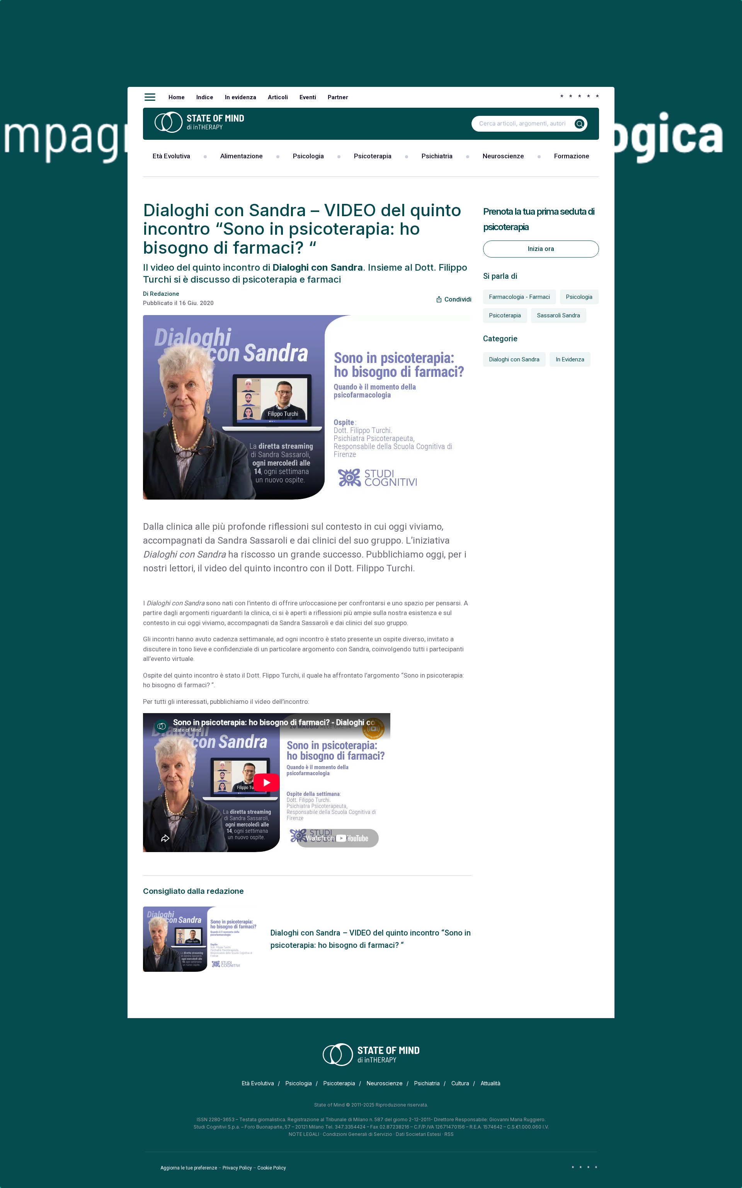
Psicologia (308, 156)
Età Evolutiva (171, 156)
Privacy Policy (237, 1168)
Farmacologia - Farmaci (519, 296)
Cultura (460, 1083)
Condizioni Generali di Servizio (357, 1134)
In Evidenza (570, 359)
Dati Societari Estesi (418, 1134)
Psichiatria (437, 156)
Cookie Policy (271, 1168)
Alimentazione (241, 156)
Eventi (308, 97)
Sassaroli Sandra (558, 315)
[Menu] (150, 97)
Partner (338, 97)
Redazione (164, 293)
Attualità (490, 1083)
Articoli (278, 97)
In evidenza (240, 97)
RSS (449, 1134)
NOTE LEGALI (304, 1134)
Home (176, 97)
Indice (204, 97)
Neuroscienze (503, 156)
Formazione (571, 156)
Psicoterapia (372, 156)
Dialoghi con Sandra (514, 359)
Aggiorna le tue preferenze (188, 1168)
